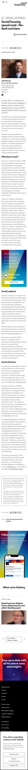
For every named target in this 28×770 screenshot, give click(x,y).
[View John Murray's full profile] (14, 68)
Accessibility (5, 728)
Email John (4, 89)
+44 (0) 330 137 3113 (7, 85)
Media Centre (5, 687)
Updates (8, 521)
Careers (3, 696)
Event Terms (5, 725)
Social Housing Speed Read (14, 519)
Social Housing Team (16, 469)
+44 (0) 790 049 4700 (7, 87)
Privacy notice (5, 704)
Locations (4, 693)
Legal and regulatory (7, 714)
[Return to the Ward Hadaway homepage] (20, 4)
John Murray (6, 81)
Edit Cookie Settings (7, 710)
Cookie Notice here (8, 749)
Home (2, 17)
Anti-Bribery (5, 721)
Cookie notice (5, 707)
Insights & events (9, 17)
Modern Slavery (6, 717)
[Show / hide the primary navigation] (3, 2)
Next (25, 639)
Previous (3, 639)
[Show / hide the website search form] (6, 2)
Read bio (4, 92)
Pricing (3, 690)
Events (8, 599)
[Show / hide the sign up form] (14, 674)
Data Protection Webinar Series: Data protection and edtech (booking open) (13, 605)
